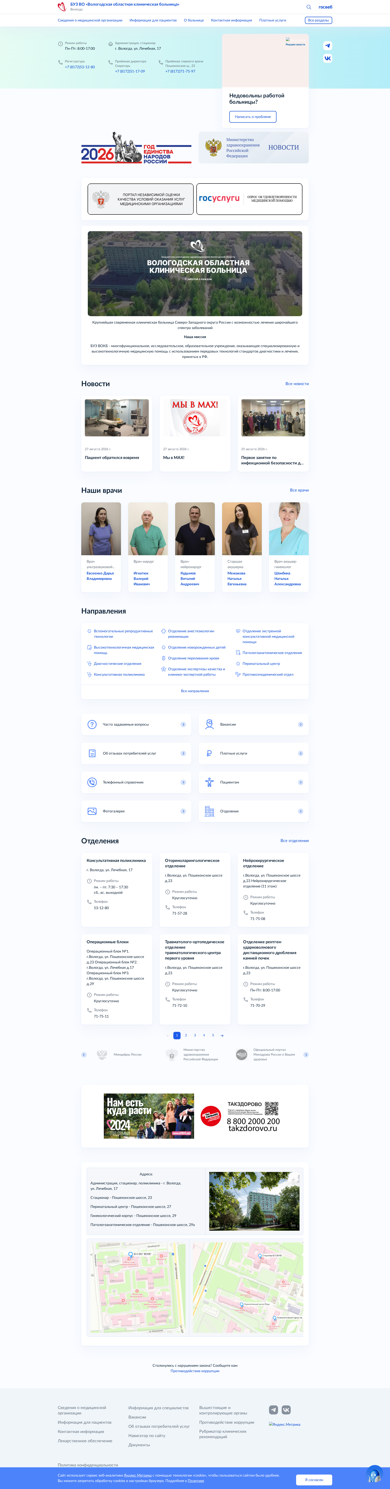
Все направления (195, 691)
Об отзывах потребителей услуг (159, 1427)
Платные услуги (272, 20)
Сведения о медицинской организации (90, 20)
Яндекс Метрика (138, 1475)
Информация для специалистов (158, 1408)
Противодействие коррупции (195, 1371)
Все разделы (318, 20)
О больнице (194, 20)
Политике (196, 1481)
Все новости (297, 384)
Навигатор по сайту (146, 1436)
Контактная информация (231, 20)
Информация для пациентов (153, 20)
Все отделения (295, 841)
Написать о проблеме (253, 117)
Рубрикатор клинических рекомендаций (222, 1434)
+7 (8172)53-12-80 (80, 67)
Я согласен (314, 1480)
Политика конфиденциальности (88, 1465)
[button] (308, 7)
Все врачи (299, 490)
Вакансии (137, 1417)
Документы (139, 1445)
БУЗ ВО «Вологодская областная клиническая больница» (124, 4)
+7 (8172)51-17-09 (130, 71)
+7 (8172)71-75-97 (180, 71)
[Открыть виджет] (374, 1473)
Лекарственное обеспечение (85, 1441)
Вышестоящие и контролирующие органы (223, 1410)
